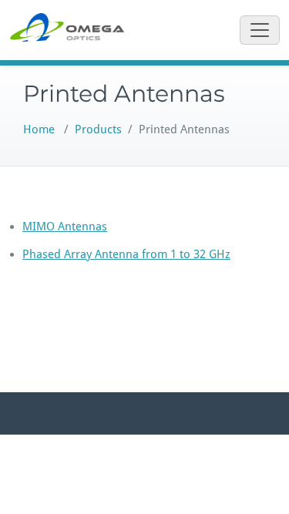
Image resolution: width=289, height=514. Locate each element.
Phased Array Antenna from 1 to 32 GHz (126, 254)
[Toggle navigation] (260, 30)
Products (98, 129)
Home (39, 129)
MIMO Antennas (64, 226)
